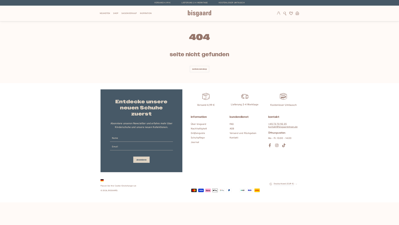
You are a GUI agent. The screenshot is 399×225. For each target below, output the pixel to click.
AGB (232, 128)
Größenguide (198, 133)
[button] (285, 13)
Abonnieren (141, 160)
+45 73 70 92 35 (277, 124)
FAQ (232, 124)
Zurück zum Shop (199, 69)
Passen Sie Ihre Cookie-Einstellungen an (118, 186)
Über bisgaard (198, 124)
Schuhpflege (198, 137)
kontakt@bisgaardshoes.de (283, 127)
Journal (195, 142)
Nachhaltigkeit (199, 128)
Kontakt (234, 137)
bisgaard (112, 190)
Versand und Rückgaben (243, 133)
